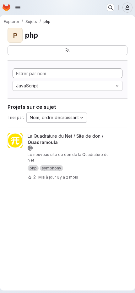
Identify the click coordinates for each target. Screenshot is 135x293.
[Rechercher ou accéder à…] (110, 7)
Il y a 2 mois (67, 177)
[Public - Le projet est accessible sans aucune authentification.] (30, 148)
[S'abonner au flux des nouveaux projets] (67, 50)
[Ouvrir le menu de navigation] (18, 8)
